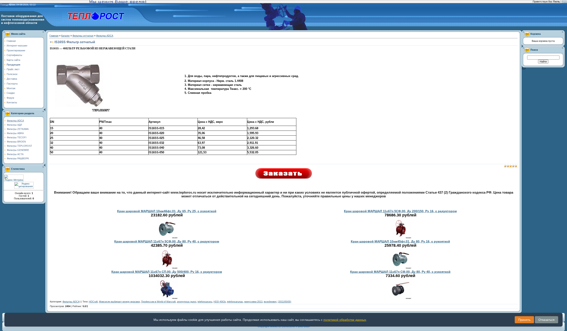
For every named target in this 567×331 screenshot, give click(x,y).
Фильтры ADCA (15, 120)
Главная (53, 35)
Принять (524, 319)
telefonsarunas (235, 301)
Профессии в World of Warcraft (158, 301)
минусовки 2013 (253, 301)
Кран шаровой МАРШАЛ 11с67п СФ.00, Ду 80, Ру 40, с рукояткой (400, 271)
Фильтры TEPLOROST (19, 145)
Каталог (65, 35)
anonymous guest (186, 301)
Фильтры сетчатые (82, 35)
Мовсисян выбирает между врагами (119, 301)
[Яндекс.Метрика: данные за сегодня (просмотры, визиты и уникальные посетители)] (13, 178)
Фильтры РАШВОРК (18, 158)
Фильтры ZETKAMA (18, 129)
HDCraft (93, 301)
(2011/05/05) (284, 301)
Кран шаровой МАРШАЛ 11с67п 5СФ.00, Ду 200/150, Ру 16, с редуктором (400, 211)
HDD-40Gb (220, 301)
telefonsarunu (205, 301)
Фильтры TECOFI (16, 137)
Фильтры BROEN (16, 141)
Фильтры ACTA (15, 154)
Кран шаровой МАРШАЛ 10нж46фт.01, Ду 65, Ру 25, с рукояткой (166, 211)
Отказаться (546, 319)
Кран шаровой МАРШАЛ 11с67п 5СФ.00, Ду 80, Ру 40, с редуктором (166, 241)
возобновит (270, 301)
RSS (564, 1)
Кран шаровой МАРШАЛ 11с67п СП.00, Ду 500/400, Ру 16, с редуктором (166, 271)
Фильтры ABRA (15, 133)
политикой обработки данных (344, 319)
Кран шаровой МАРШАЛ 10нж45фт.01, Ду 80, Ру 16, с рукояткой (400, 241)
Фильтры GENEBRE (18, 150)
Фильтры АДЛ (14, 124)
